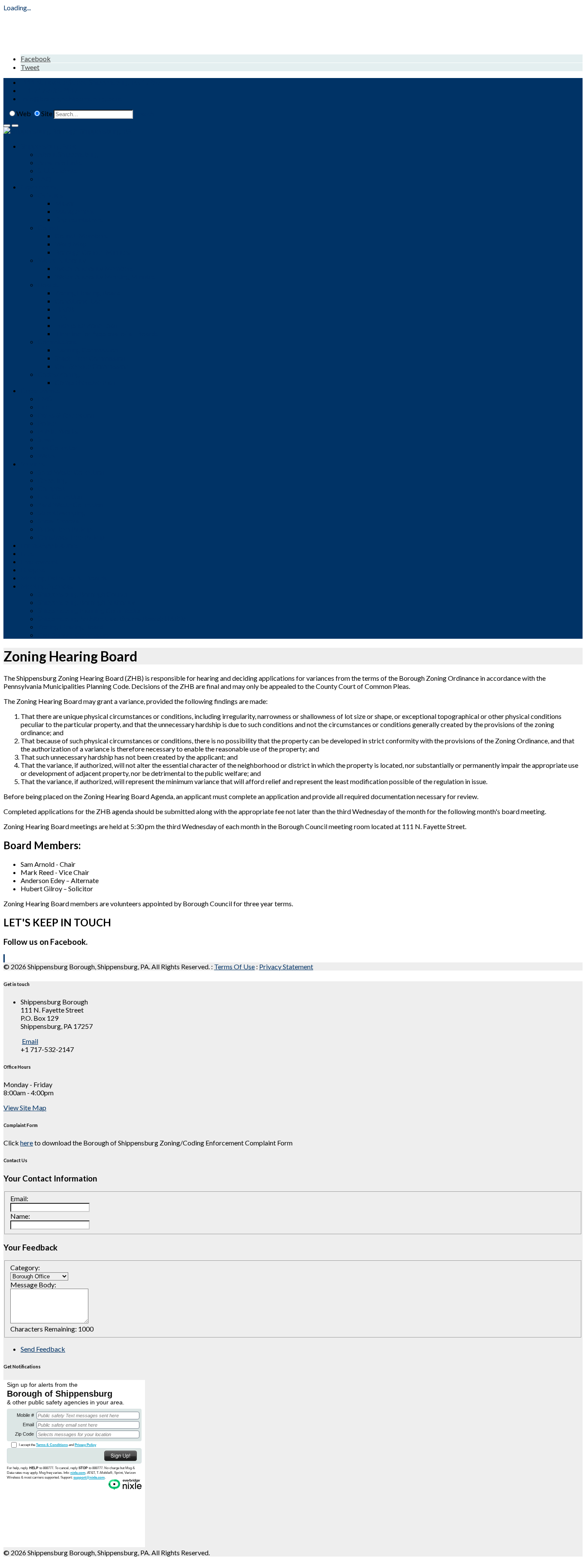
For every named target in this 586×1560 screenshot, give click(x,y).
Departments (40, 390)
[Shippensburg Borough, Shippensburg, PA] (67, 131)
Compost (51, 488)
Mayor (65, 203)
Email (30, 1041)
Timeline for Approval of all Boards (106, 333)
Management (74, 211)
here (26, 1143)
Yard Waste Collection (70, 504)
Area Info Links (60, 162)
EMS (45, 398)
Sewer (47, 439)
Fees (27, 553)
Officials (50, 195)
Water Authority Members (94, 268)
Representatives (79, 219)
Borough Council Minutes (92, 252)
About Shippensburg (68, 154)
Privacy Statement (286, 966)
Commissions (57, 341)
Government (39, 187)
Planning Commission (86, 350)
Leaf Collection (60, 496)
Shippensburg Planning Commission (90, 610)
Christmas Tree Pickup (71, 537)
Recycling (52, 480)
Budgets (33, 569)
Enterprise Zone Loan (86, 325)
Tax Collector (58, 447)
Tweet (30, 67)
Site (46, 113)
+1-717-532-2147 (50, 90)
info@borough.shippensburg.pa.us (72, 98)
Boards (48, 284)
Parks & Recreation (66, 415)
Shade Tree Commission (90, 358)
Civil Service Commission (92, 366)
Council (49, 227)
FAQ (44, 178)
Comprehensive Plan (85, 382)
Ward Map (71, 244)
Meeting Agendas (47, 586)
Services (33, 464)
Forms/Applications (50, 545)
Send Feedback (43, 1349)
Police (47, 423)
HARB (64, 309)
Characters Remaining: (43, 1329)
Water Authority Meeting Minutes (105, 276)
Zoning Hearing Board (88, 293)
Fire (43, 407)
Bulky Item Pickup (65, 529)
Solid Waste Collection (71, 472)
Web (23, 113)
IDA (61, 317)
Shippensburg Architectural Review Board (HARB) (112, 618)
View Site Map (24, 1107)
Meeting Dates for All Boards (64, 578)
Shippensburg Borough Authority (86, 602)
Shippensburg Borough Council (83, 594)
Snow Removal (59, 521)
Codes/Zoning (59, 374)
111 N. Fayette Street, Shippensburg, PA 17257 (92, 82)
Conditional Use (78, 301)
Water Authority (62, 260)
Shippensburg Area (48, 146)
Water (47, 455)
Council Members (81, 235)
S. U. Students (57, 170)
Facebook (36, 58)
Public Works (58, 431)
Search (144, 113)
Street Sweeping (61, 512)
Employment (39, 561)
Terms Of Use (234, 966)
